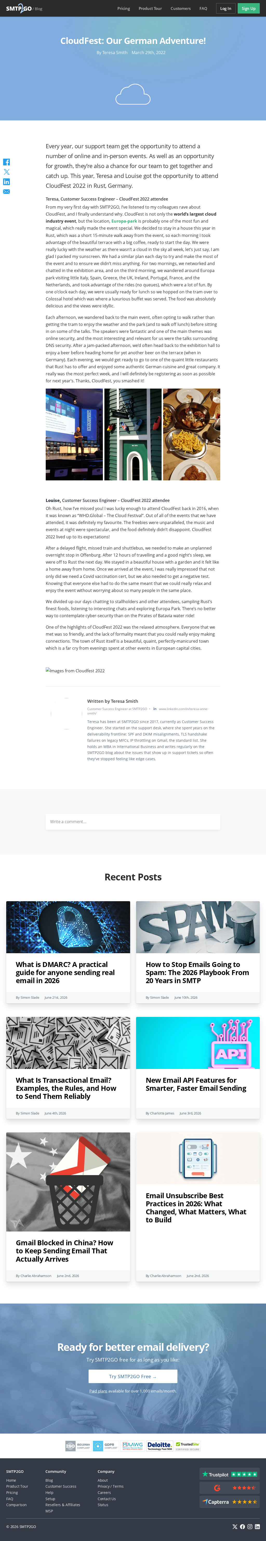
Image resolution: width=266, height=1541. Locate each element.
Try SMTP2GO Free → (133, 1376)
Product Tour (17, 1486)
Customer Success (60, 1486)
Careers (104, 1492)
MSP (49, 1510)
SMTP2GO (19, 8)
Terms (118, 1486)
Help (49, 1492)
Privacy (104, 1486)
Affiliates (72, 1504)
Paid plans (98, 1391)
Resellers (53, 1504)
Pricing (123, 8)
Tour (150, 8)
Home (11, 1480)
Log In (225, 8)
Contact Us (107, 1498)
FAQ (203, 8)
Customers (181, 8)
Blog (38, 8)
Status (103, 1504)
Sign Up (249, 8)
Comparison (16, 1504)
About (103, 1480)
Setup (50, 1498)
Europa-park (124, 221)
